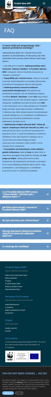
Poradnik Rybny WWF (12, 284)
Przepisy (8, 281)
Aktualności (9, 313)
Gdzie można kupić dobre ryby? (16, 275)
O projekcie (9, 307)
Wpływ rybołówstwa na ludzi (15, 310)
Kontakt (8, 331)
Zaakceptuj (8, 393)
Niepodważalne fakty (12, 289)
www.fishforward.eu (12, 304)
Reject (19, 393)
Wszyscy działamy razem (13, 286)
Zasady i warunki (11, 328)
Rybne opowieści (11, 278)
